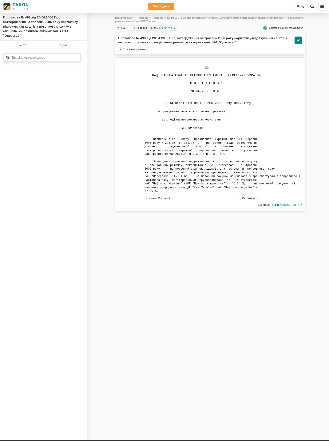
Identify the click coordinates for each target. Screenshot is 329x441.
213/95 (189, 142)
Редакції (65, 45)
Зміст (22, 45)
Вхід (300, 6)
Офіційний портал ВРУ (287, 204)
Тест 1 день (161, 6)
